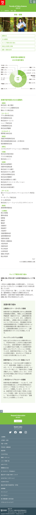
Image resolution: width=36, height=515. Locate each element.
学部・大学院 (4, 443)
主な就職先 (5, 39)
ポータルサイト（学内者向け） (8, 471)
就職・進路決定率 (7, 50)
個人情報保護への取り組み (7, 499)
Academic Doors (5, 481)
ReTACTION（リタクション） (8, 478)
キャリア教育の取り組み (8, 43)
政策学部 (7, 10)
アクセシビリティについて (7, 502)
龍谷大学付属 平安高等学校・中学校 (9, 485)
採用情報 (3, 488)
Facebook (15, 432)
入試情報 (3, 437)
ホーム (2, 10)
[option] (18, 24)
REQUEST (18, 421)
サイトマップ (4, 492)
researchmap (4, 454)
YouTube (20, 432)
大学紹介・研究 (4, 440)
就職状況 (4, 36)
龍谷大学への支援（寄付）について (9, 474)
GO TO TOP (1, 411)
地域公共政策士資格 (7, 46)
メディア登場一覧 (5, 461)
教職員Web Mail (5, 468)
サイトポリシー (4, 495)
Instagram (25, 432)
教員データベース (5, 457)
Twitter (10, 432)
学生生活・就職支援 (5, 447)
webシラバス (4, 464)
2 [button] (19, 30)
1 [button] (17, 30)
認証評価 (3, 450)
